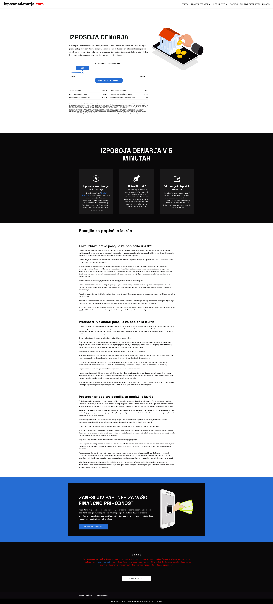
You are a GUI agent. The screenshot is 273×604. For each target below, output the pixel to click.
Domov (185, 4)
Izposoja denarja (199, 4)
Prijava (266, 4)
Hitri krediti (219, 4)
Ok (152, 601)
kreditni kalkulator (104, 562)
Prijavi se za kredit (93, 526)
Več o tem (159, 601)
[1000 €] (82, 72)
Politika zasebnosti (250, 4)
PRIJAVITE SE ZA (109, 80)
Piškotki (234, 4)
